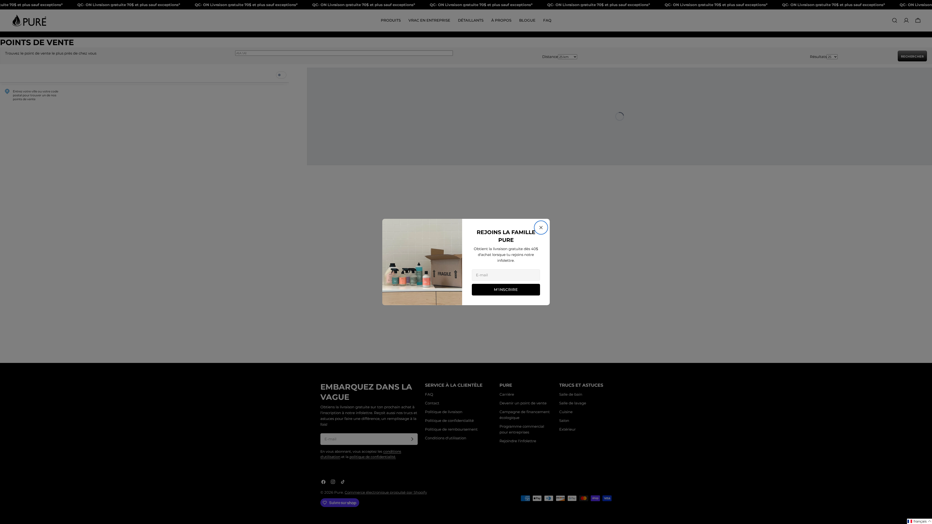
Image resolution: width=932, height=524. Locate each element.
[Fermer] (541, 227)
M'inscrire (506, 289)
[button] (919, 521)
